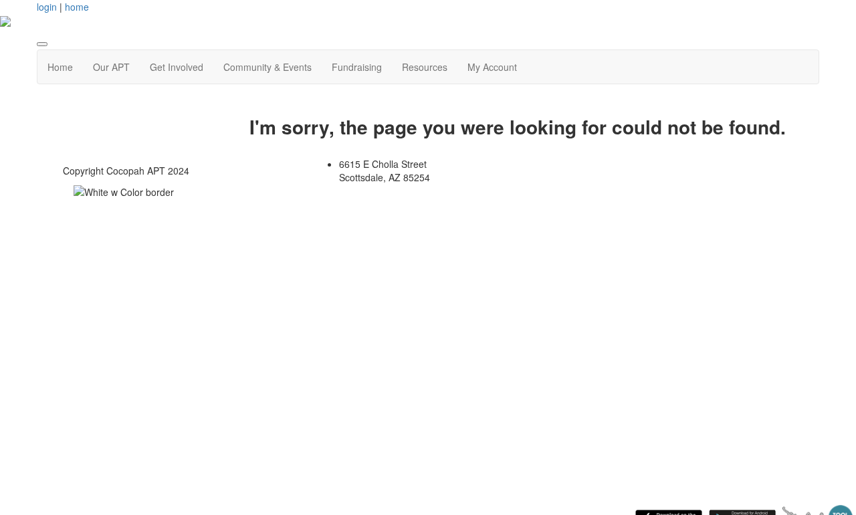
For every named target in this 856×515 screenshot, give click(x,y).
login (47, 6)
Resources (424, 67)
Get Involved (176, 67)
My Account (492, 67)
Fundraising (357, 67)
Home (60, 67)
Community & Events (267, 67)
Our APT (111, 67)
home (77, 6)
